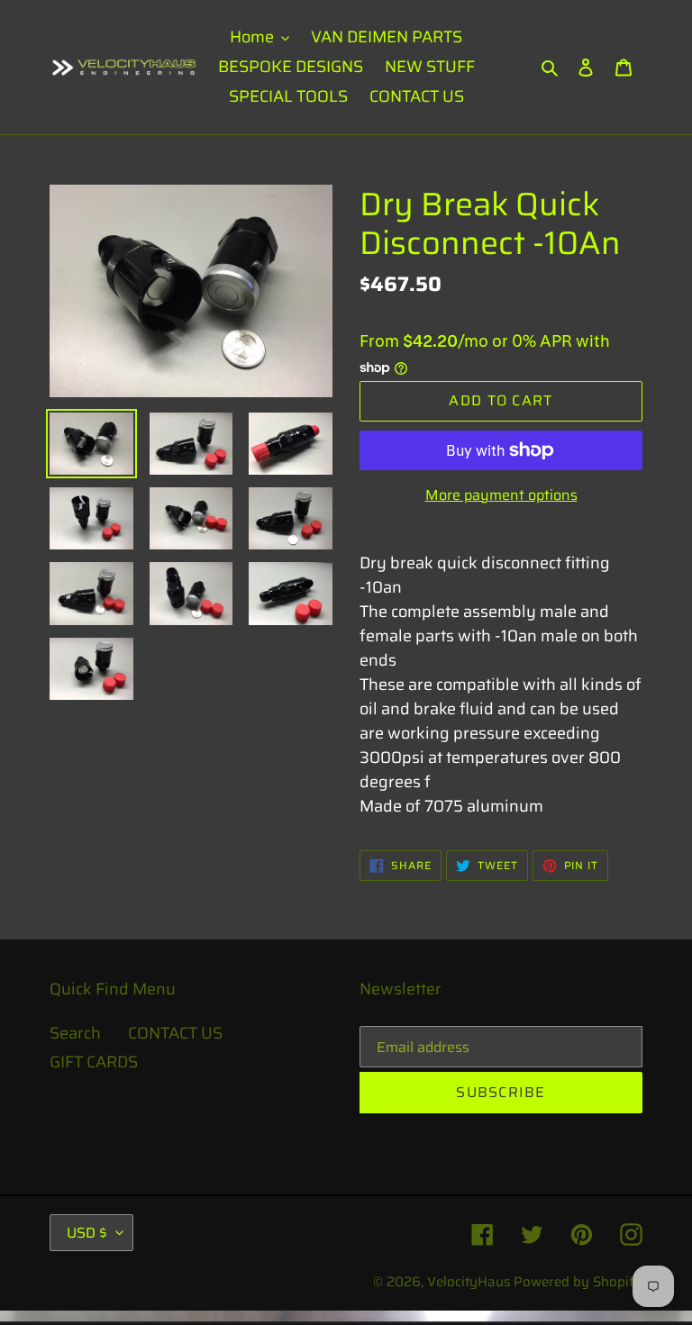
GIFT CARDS (94, 1062)
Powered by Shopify (578, 1282)
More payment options (501, 495)
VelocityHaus (468, 1282)
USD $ (87, 1232)
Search (75, 1033)
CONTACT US (175, 1033)
